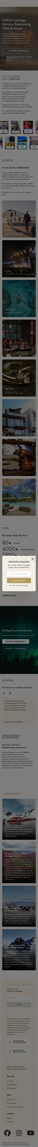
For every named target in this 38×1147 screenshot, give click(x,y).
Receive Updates (19, 580)
